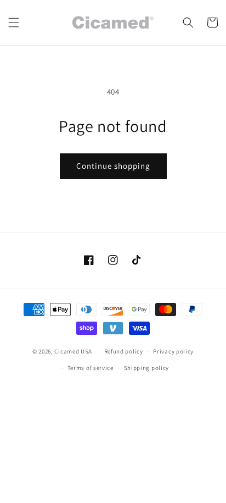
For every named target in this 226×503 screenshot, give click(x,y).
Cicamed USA (73, 351)
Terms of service (90, 368)
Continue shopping (113, 166)
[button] (14, 22)
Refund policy (123, 351)
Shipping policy (147, 368)
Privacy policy (173, 351)
